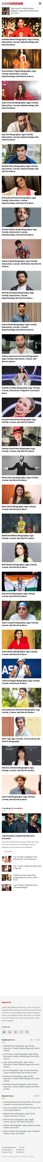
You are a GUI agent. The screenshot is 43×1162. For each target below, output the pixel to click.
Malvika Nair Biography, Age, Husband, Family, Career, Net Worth (22, 1126)
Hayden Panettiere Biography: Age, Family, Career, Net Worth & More (19, 420)
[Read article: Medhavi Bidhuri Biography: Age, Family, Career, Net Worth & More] (21, 523)
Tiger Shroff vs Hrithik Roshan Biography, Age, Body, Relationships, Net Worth (25, 10)
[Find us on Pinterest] (10, 1032)
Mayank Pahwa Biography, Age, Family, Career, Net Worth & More (19, 1114)
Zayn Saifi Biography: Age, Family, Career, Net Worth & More (18, 798)
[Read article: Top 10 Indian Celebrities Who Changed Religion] (6, 887)
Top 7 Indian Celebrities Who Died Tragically (27, 867)
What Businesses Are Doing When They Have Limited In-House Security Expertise (22, 1103)
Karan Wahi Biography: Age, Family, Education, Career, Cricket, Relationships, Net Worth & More (19, 327)
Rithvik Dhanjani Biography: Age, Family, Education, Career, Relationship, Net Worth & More (18, 295)
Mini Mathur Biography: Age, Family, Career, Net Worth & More (19, 566)
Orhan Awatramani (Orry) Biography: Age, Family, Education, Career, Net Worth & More (20, 359)
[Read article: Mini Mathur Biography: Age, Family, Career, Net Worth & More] (21, 552)
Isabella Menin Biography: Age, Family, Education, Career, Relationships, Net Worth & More (21, 42)
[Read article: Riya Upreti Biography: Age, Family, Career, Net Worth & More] (21, 494)
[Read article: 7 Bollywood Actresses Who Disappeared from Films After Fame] (6, 877)
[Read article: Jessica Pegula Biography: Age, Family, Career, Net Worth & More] (21, 668)
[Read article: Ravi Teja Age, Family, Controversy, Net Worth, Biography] (21, 726)
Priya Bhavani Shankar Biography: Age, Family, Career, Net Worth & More (21, 711)
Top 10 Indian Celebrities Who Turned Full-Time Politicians (25, 858)
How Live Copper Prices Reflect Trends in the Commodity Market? (21, 1109)
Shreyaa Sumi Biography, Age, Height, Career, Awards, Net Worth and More (18, 1120)
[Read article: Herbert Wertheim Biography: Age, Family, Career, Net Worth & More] (21, 436)
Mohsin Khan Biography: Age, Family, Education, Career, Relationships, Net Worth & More (20, 169)
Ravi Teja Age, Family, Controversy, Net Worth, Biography (21, 740)
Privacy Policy (7, 1152)
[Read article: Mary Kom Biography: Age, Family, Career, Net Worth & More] (21, 581)
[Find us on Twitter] (27, 1032)
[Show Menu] (40, 3)
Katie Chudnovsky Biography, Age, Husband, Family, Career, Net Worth (21, 1132)
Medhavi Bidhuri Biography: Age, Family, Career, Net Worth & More (18, 537)
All (32, 1040)
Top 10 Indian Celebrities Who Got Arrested (18, 837)
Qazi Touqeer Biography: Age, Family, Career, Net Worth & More (20, 624)
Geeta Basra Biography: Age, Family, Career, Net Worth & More (20, 653)
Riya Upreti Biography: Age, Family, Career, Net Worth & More (19, 508)
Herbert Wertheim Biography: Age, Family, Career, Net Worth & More (18, 450)
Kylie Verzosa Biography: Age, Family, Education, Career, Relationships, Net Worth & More (20, 105)
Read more (9, 851)
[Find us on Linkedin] (15, 1032)
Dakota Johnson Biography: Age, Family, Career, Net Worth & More (18, 769)
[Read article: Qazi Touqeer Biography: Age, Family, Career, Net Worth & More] (21, 610)
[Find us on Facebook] (21, 1032)
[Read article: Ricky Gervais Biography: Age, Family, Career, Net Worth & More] (21, 465)
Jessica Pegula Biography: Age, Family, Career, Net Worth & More (21, 682)
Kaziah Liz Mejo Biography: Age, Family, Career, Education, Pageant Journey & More (21, 391)
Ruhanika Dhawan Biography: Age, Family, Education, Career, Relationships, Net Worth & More (19, 200)
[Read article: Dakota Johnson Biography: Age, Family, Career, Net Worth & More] (21, 755)
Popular (37, 1040)
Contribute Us (7, 1150)
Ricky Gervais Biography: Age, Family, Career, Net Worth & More (20, 479)
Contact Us (20, 1152)
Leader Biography (9, 1147)
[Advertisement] (21, 919)
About (21, 1147)
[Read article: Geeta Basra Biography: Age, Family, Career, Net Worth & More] (21, 639)
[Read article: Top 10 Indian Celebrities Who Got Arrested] (21, 823)
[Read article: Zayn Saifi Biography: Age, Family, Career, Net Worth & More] (21, 784)
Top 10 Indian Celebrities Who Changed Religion (25, 886)
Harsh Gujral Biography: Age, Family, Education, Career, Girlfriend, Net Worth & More (21, 264)
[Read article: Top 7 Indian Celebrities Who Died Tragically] (6, 868)
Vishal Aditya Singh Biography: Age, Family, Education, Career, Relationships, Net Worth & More (19, 232)
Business (37, 1096)
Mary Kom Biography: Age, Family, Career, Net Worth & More (18, 595)
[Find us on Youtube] (4, 1032)
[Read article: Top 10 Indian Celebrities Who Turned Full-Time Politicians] (6, 859)
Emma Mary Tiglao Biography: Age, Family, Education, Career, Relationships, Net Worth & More (19, 74)
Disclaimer (20, 1150)
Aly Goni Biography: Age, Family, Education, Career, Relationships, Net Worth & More (20, 137)
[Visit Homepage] (12, 3)
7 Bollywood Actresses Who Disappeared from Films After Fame (25, 877)
